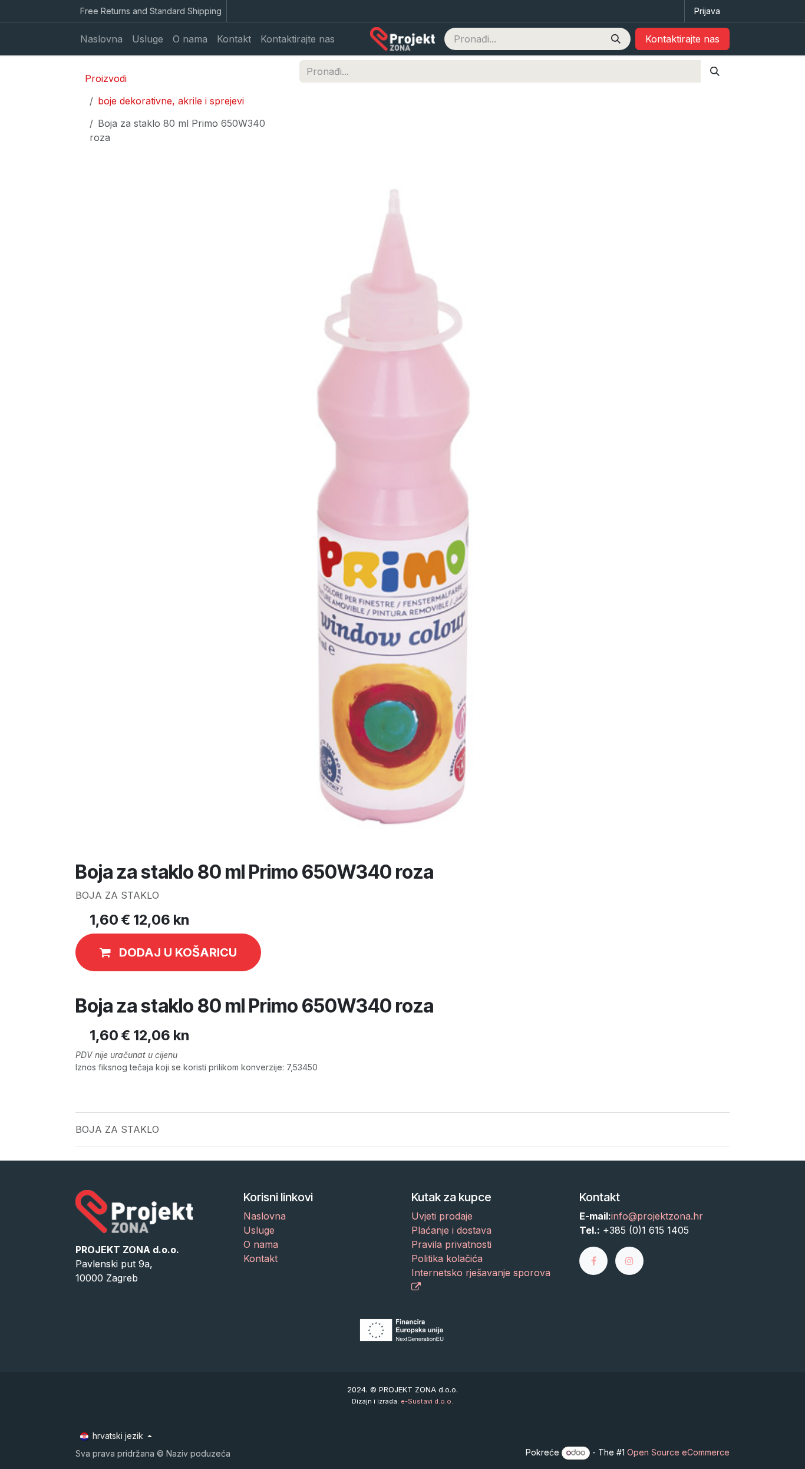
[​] (597, 1260)
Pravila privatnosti (451, 1244)
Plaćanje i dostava (451, 1230)
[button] (168, 952)
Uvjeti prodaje (442, 1216)
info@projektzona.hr (657, 1216)
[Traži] (616, 39)
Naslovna (264, 1216)
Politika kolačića (447, 1258)
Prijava (707, 11)
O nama (260, 1244)
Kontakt (260, 1258)
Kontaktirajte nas (682, 39)
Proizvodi (106, 78)
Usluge (259, 1230)
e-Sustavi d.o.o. (427, 1401)
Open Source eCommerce (678, 1452)
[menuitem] (101, 39)
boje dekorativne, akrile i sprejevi (171, 101)
